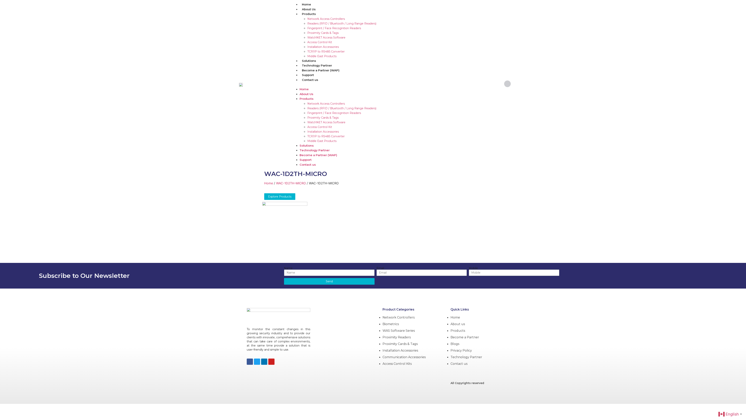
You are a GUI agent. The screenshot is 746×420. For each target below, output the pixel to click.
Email (380, 268)
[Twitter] (257, 362)
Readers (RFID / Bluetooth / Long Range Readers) (341, 23)
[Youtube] (271, 362)
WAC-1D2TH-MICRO (295, 174)
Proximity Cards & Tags (323, 33)
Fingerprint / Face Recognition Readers (334, 28)
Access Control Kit (319, 42)
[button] (395, 84)
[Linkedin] (264, 362)
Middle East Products (321, 56)
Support (308, 75)
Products (309, 14)
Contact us (310, 80)
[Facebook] (250, 362)
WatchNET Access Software (326, 37)
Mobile (473, 268)
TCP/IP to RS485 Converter (326, 51)
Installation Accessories (323, 47)
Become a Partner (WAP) (320, 70)
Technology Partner (317, 65)
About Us (308, 9)
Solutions (309, 61)
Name (288, 268)
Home (306, 4)
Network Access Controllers (326, 19)
